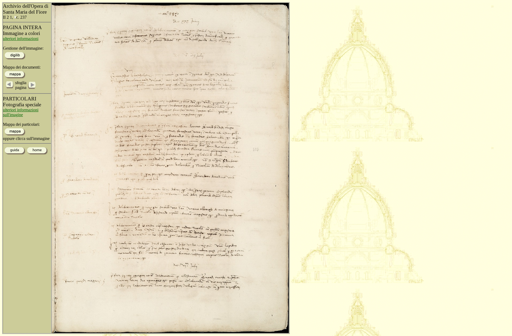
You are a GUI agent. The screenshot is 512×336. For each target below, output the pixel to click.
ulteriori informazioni (20, 38)
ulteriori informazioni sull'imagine (20, 112)
